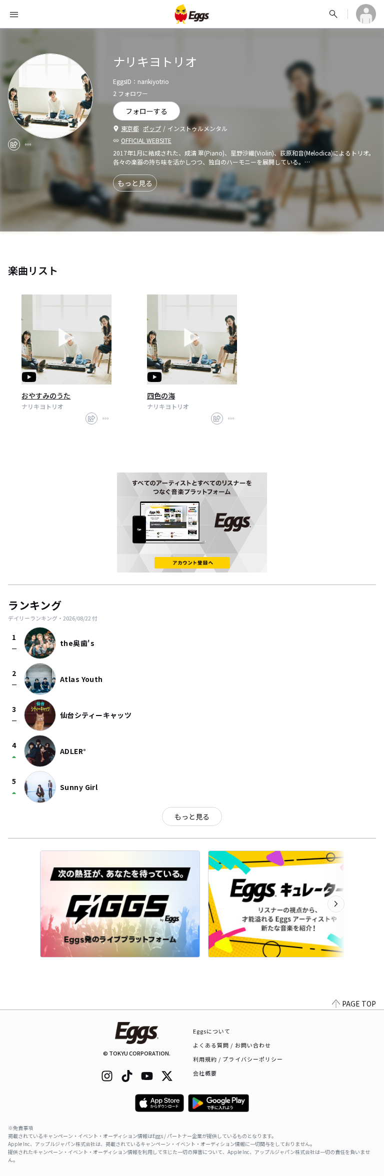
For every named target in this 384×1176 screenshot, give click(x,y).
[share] (14, 144)
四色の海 (161, 395)
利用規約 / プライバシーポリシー (238, 1059)
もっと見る (135, 183)
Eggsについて (212, 1031)
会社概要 (205, 1073)
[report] (28, 144)
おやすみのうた (46, 395)
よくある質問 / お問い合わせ (232, 1045)
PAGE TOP (359, 1003)
